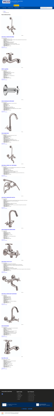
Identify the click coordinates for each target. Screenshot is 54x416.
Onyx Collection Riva (31, 400)
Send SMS (30, 408)
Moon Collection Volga (31, 397)
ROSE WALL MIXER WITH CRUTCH (8, 197)
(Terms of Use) (17, 412)
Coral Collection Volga (31, 393)
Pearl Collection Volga (31, 396)
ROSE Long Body (5, 69)
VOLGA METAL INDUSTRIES (17, 2)
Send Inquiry (17, 5)
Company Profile (10, 7)
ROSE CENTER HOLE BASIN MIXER (8, 229)
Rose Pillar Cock (5, 358)
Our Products (17, 7)
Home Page (4, 7)
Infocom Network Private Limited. (14, 413)
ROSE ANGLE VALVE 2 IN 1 (7, 261)
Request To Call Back (4, 47)
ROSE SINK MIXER (5, 325)
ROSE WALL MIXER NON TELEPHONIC (9, 293)
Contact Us (22, 7)
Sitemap (19, 399)
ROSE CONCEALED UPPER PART (8, 101)
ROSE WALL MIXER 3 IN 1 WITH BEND (9, 165)
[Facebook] (2, 394)
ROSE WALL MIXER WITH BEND (8, 36)
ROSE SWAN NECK (5, 133)
